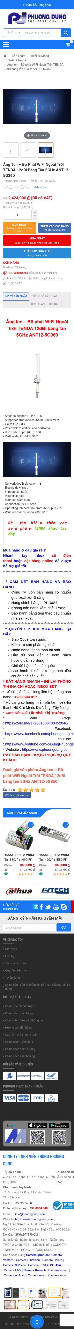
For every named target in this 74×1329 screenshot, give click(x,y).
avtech (64, 1270)
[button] (19, 228)
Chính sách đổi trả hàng (20, 1049)
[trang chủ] (5, 55)
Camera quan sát (38, 1255)
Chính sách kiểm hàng (19, 1041)
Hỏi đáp (54, 304)
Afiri (58, 1265)
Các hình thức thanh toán (21, 1034)
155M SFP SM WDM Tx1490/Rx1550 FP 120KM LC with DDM (54, 857)
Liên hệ (9, 956)
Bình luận (38, 304)
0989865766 (21, 272)
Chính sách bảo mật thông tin (24, 1020)
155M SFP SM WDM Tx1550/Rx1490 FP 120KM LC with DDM (19, 857)
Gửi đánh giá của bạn (17, 795)
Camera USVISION (40, 1265)
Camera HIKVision (28, 1260)
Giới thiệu (11, 949)
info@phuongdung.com (30, 1214)
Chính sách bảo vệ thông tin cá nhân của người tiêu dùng (37, 986)
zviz (43, 1275)
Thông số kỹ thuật (44, 296)
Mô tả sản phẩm (16, 296)
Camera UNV (12, 1270)
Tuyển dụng (12, 977)
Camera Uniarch (35, 1270)
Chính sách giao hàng (19, 1013)
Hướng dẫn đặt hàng (18, 1027)
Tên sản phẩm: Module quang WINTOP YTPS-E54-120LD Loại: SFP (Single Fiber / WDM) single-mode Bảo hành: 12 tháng (19, 835)
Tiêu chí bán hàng (16, 963)
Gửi (63, 927)
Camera (54, 1270)
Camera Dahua (52, 1260)
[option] (37, 106)
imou (63, 1275)
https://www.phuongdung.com (34, 1219)
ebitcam (20, 1275)
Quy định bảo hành (17, 970)
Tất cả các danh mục (14, 32)
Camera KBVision (14, 1265)
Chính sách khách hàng (20, 1056)
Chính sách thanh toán (19, 1006)
